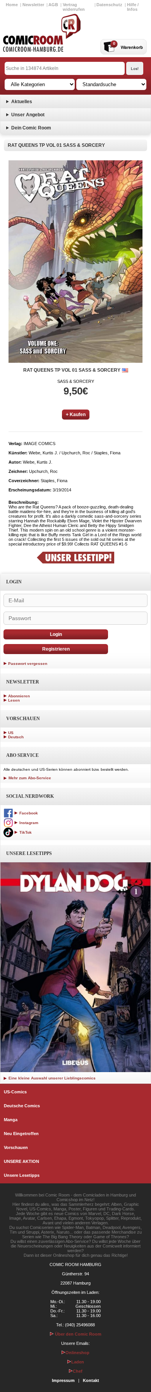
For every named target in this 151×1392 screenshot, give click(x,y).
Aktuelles (21, 101)
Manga (10, 1119)
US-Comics (15, 1091)
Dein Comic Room (31, 128)
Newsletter (33, 4)
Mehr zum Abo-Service (29, 778)
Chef (77, 1371)
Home (12, 4)
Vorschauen (16, 1147)
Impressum (63, 1380)
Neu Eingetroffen (21, 1133)
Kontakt (91, 1380)
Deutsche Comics (22, 1105)
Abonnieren (19, 696)
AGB (53, 4)
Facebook (28, 813)
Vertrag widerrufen (74, 7)
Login (56, 634)
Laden (77, 1362)
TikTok (25, 832)
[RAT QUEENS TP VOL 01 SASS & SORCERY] (75, 261)
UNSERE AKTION (21, 1161)
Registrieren (56, 649)
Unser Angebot (28, 114)
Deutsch (16, 737)
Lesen (14, 700)
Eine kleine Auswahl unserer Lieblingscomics (51, 1078)
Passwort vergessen (27, 663)
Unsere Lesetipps (21, 1175)
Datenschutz (109, 4)
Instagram (28, 823)
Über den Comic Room (77, 1334)
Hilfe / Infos (133, 7)
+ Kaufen (76, 414)
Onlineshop (77, 1352)
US (11, 733)
